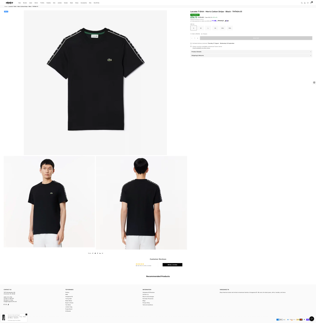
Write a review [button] (172, 265)
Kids (90, 2)
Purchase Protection (148, 298)
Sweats (66, 2)
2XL (222, 28)
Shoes (76, 2)
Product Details (196, 51)
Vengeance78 (69, 296)
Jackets (60, 2)
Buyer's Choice (69, 302)
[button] (310, 2)
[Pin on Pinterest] (97, 253)
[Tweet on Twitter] (95, 253)
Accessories (84, 2)
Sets (54, 2)
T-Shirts (42, 2)
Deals (71, 2)
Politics (67, 292)
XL (215, 28)
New (20, 2)
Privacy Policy (146, 302)
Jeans (30, 2)
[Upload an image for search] (314, 82)
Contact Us (146, 294)
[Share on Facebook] (92, 253)
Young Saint (68, 298)
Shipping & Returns (198, 55)
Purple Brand (68, 309)
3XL (230, 28)
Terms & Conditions (148, 304)
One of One (96, 2)
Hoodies (49, 2)
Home (6, 6)
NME (66, 294)
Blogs (144, 300)
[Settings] (304, 2)
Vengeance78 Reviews (149, 292)
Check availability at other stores (201, 48)
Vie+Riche (68, 304)
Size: (192, 24)
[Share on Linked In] (100, 253)
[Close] (26, 314)
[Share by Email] (102, 253)
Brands (25, 2)
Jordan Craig (68, 307)
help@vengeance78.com (10, 301)
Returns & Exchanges (148, 296)
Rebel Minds (68, 300)
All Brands (68, 311)
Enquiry (205, 33)
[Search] (301, 2)
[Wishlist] (307, 2)
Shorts (36, 2)
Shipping (192, 19)
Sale (6, 11)
